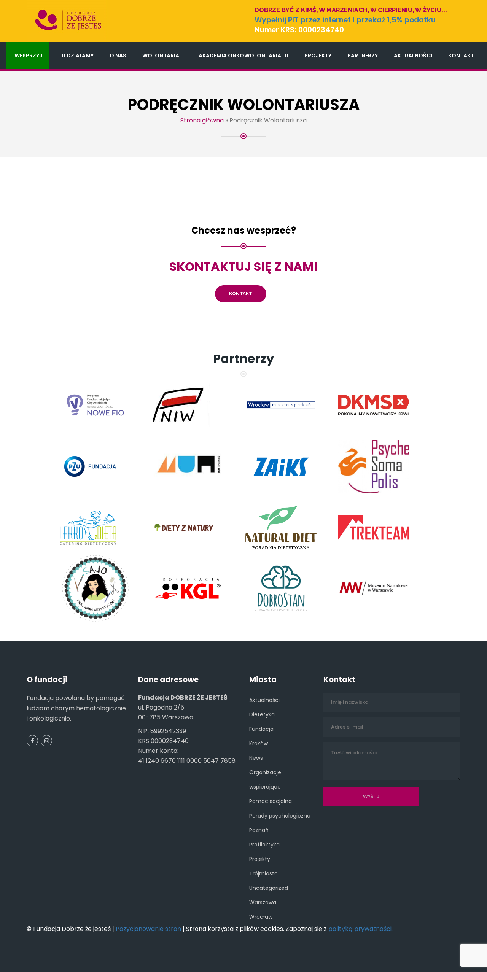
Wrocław (260, 917)
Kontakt (461, 55)
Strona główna (202, 120)
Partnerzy (362, 55)
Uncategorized (268, 888)
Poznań (259, 830)
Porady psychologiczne (279, 815)
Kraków (258, 743)
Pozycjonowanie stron (148, 928)
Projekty (317, 55)
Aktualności (413, 55)
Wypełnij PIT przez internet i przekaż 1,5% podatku (345, 20)
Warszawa (262, 902)
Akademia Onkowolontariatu (243, 55)
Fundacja (261, 729)
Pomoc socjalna (270, 801)
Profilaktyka (264, 844)
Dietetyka (262, 714)
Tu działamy (76, 55)
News (256, 758)
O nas (118, 55)
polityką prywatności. (360, 928)
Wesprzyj (28, 55)
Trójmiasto (263, 873)
